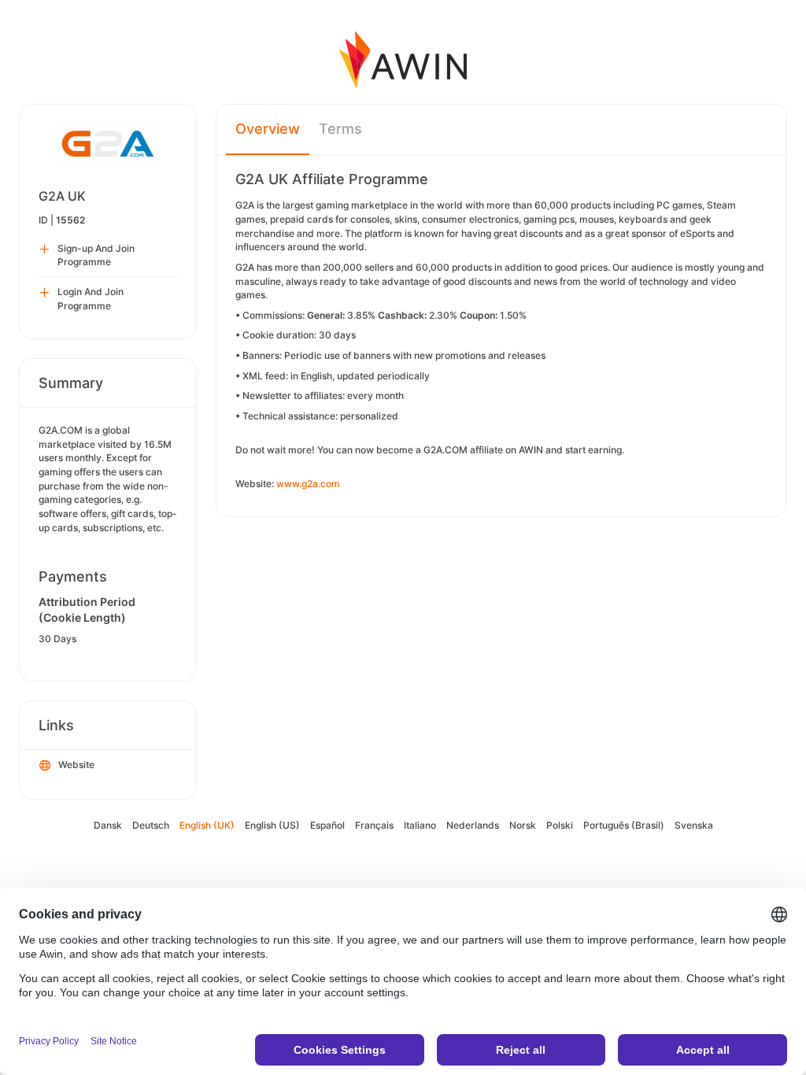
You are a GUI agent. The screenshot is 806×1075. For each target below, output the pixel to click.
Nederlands (472, 825)
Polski (559, 825)
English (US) (272, 825)
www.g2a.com (308, 483)
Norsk (522, 825)
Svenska (694, 825)
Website (76, 764)
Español (327, 825)
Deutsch (150, 825)
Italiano (420, 825)
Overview (267, 128)
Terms (340, 128)
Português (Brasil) (623, 825)
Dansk (108, 825)
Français (374, 825)
